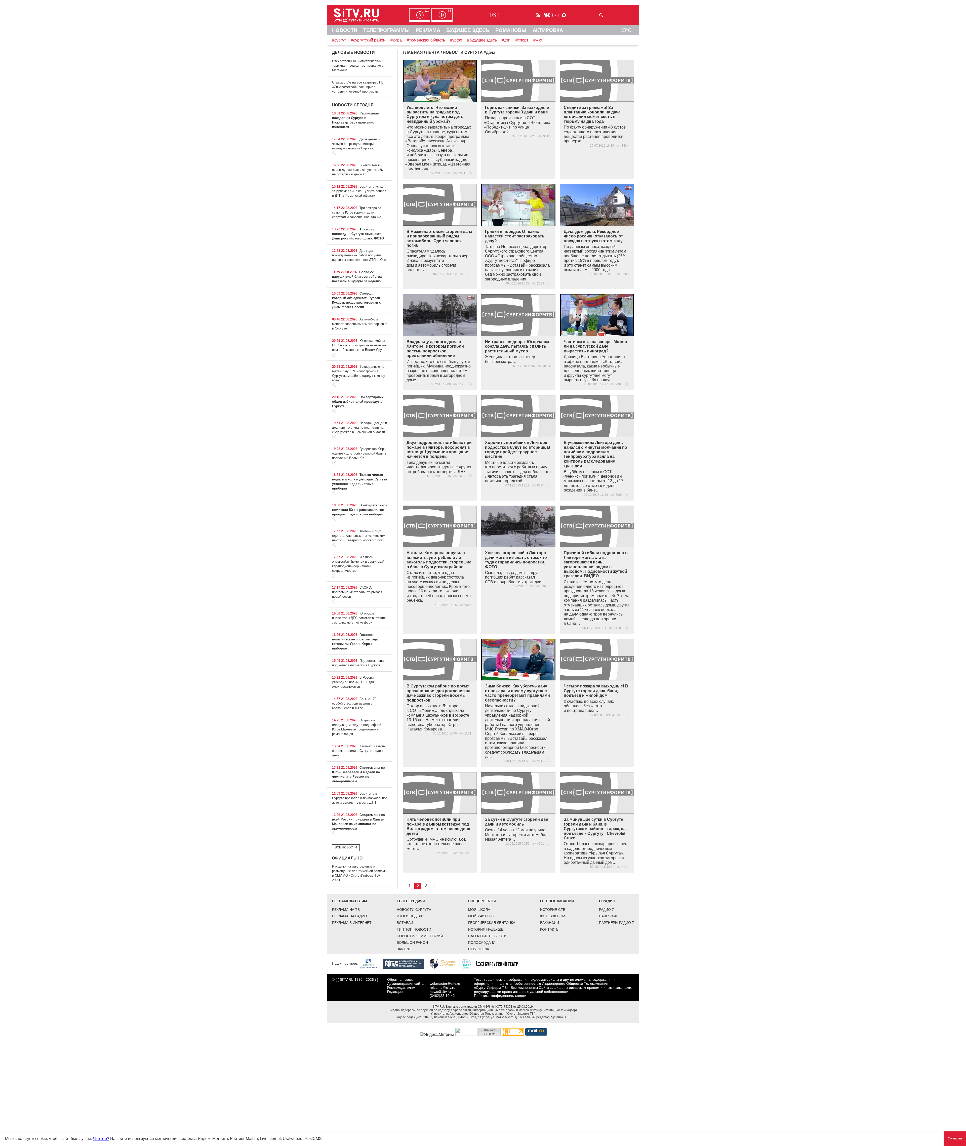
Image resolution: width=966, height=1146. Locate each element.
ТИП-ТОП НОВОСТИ (414, 929)
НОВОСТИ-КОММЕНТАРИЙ (420, 936)
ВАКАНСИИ (549, 923)
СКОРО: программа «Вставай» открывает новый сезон (357, 592)
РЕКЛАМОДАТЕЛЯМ (349, 901)
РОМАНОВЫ (511, 30)
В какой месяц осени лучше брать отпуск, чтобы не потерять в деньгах (357, 169)
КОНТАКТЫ (549, 929)
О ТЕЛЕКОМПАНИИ (557, 901)
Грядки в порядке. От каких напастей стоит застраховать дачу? (514, 236)
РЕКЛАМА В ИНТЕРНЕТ (352, 923)
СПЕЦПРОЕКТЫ (482, 901)
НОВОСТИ (344, 30)
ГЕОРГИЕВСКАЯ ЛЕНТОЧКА (491, 923)
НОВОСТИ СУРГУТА (414, 910)
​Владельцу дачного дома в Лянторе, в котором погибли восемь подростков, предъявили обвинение (435, 349)
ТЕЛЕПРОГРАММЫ (386, 30)
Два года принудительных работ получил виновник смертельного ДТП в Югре (359, 255)
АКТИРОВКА (548, 30)
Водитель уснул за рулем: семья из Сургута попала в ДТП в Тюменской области (359, 191)
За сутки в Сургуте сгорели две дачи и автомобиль (516, 821)
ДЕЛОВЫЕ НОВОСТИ (353, 52)
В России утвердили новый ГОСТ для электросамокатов (353, 682)
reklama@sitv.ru (442, 988)
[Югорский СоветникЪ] (445, 963)
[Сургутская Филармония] (371, 963)
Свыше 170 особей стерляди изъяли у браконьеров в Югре (354, 703)
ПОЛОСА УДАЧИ (481, 942)
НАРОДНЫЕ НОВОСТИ (487, 936)
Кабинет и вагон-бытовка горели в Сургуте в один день (358, 750)
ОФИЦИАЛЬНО (347, 858)
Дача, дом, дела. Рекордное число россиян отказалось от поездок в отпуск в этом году (593, 236)
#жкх (537, 40)
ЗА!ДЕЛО (404, 949)
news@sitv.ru (440, 992)
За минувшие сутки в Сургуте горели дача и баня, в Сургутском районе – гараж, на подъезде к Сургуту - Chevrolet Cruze (595, 828)
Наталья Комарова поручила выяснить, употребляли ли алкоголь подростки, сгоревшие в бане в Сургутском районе (439, 560)
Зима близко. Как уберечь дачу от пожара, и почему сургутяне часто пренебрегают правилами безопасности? (517, 693)
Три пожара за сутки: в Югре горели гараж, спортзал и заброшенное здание (356, 212)
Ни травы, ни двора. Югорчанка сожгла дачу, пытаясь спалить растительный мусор (517, 346)
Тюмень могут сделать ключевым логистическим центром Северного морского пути (358, 535)
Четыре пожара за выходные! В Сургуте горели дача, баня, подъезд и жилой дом (596, 691)
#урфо (456, 40)
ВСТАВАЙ (405, 923)
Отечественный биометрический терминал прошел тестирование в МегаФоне (358, 65)
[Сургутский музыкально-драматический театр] (499, 963)
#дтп (506, 40)
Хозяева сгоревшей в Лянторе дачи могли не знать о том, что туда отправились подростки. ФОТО (516, 560)
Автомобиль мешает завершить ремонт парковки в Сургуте (359, 323)
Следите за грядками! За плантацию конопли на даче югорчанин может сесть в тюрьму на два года (592, 114)
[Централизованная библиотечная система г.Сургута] (406, 963)
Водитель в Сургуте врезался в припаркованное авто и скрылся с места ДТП (359, 798)
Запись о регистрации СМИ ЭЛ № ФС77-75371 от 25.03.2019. (490, 1006)
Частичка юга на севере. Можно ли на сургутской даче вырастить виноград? (595, 346)
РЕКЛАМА (428, 30)
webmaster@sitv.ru (445, 983)
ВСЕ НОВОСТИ (346, 847)
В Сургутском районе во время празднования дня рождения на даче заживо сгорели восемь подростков (438, 693)
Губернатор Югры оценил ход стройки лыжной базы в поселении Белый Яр (359, 453)
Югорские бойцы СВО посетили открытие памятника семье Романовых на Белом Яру (359, 345)
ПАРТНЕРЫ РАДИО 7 (616, 923)
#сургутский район (368, 40)
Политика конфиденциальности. (500, 996)
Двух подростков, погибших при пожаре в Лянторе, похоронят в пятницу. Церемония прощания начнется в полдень (439, 449)
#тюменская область (426, 40)
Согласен (955, 1138)
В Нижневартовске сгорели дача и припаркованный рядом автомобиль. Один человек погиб (439, 238)
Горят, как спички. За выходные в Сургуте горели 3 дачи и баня (517, 109)
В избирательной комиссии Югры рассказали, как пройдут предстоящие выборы (359, 509)
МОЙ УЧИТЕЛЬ (481, 916)
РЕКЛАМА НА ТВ (346, 910)
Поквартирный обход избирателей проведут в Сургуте (358, 401)
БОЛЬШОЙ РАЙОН (412, 942)
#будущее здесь (482, 40)
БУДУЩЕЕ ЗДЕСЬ (467, 30)
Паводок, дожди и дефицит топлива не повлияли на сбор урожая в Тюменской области (359, 427)
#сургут (339, 40)
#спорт (521, 40)
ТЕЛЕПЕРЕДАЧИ (411, 901)
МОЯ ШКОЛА (479, 910)
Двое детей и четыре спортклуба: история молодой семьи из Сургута (356, 143)
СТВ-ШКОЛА (478, 949)
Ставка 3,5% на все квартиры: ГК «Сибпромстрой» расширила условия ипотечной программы (357, 86)
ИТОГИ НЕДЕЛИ (410, 916)
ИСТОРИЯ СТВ (552, 910)
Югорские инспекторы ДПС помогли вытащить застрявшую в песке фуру (359, 617)
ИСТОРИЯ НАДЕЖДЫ (486, 929)
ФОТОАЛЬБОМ (552, 916)
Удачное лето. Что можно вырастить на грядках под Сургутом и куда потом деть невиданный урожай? (435, 114)
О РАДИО (607, 901)
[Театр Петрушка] (469, 963)
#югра (396, 40)
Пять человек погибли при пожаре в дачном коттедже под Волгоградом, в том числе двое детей (438, 826)
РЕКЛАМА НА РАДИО (349, 916)
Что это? (101, 1138)
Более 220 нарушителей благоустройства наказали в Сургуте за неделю (357, 276)
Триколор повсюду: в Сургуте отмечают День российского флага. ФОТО (358, 233)
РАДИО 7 (606, 910)
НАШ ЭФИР (608, 916)
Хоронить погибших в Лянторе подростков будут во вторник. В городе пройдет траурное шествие (517, 449)
